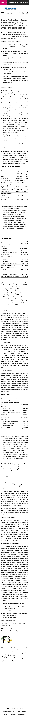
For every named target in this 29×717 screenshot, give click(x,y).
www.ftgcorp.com (14, 540)
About (8, 708)
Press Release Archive (17, 708)
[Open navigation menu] (2, 13)
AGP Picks (4, 2)
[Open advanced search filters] (23, 13)
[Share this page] (27, 13)
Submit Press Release (8, 711)
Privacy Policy (21, 714)
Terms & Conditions (21, 711)
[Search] (19, 13)
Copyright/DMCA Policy (10, 714)
